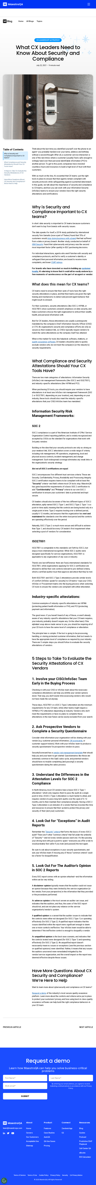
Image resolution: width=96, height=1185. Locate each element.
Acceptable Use (32, 1141)
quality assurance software (43, 342)
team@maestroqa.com (12, 1128)
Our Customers (32, 1137)
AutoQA (47, 1137)
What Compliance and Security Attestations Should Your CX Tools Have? (15, 164)
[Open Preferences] (4, 1181)
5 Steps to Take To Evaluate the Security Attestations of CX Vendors (15, 173)
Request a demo (39, 993)
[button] (88, 4)
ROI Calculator (85, 1157)
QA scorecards (76, 741)
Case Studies (49, 1133)
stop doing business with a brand (61, 238)
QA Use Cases (49, 1141)
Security (65, 1175)
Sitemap (29, 1146)
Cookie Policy (43, 1175)
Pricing (47, 1146)
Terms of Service (20, 1175)
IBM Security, (37, 244)
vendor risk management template (68, 753)
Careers (29, 1133)
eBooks (82, 1153)
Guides (82, 1133)
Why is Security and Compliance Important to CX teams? (14, 156)
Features (47, 1128)
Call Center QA (85, 1148)
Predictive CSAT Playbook (85, 1142)
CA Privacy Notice (76, 1175)
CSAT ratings (56, 262)
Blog (81, 1128)
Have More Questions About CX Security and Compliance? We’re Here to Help (14, 182)
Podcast (82, 1137)
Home (20, 21)
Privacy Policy (55, 1175)
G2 (63, 1133)
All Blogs (30, 21)
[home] (13, 4)
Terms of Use (32, 1175)
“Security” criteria (52, 832)
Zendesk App (67, 1128)
